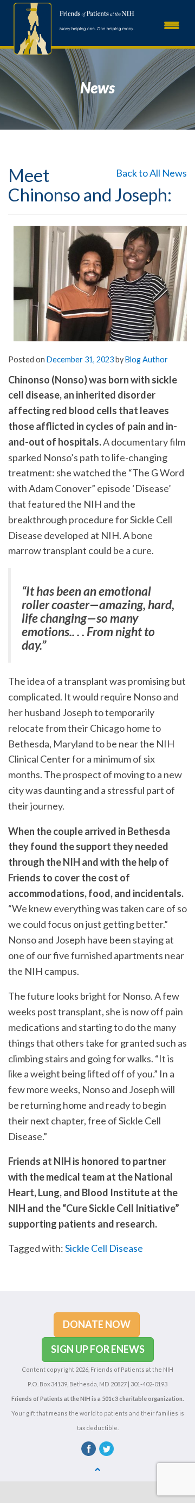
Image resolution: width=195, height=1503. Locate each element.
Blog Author (146, 359)
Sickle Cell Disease (104, 1248)
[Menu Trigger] (171, 24)
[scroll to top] (98, 1468)
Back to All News (151, 173)
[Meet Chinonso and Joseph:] (100, 282)
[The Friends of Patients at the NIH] (29, 27)
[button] (97, 1324)
